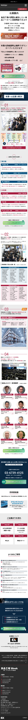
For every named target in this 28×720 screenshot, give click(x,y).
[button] (22, 9)
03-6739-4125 (5, 682)
